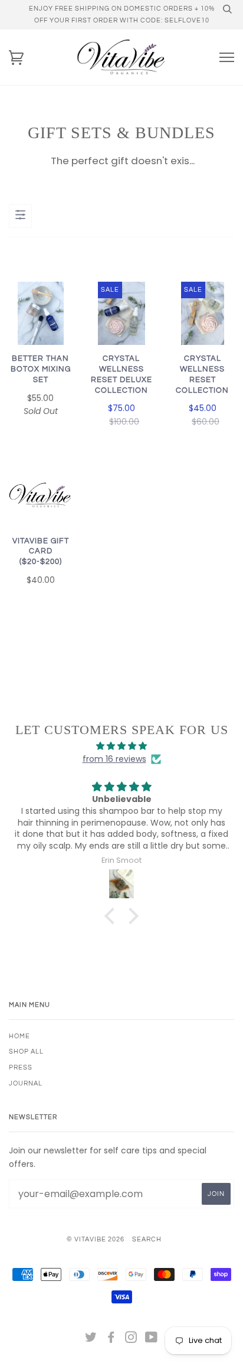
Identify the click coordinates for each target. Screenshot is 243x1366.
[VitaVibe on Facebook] (111, 1339)
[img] (121, 745)
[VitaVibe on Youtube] (151, 1339)
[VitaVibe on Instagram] (131, 1339)
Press (20, 1067)
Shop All (26, 1051)
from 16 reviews (114, 759)
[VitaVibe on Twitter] (91, 1339)
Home (19, 1036)
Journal (25, 1083)
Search (147, 1239)
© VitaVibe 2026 (95, 1239)
